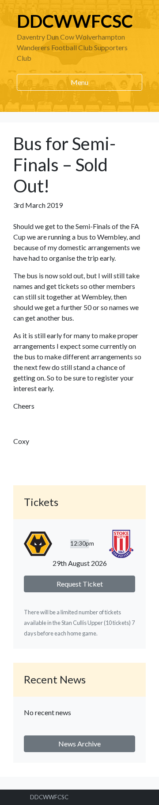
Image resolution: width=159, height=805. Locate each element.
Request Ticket (80, 584)
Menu (79, 82)
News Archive (79, 743)
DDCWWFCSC (75, 21)
